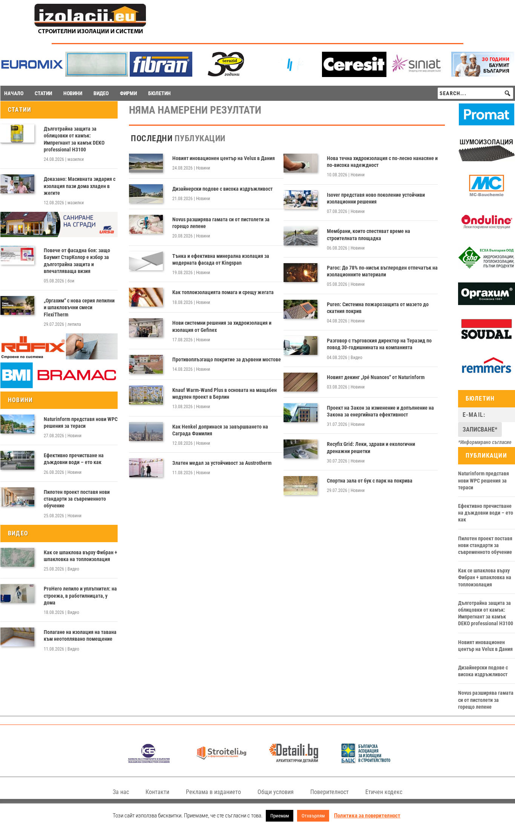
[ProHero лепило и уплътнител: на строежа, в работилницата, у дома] (17, 593)
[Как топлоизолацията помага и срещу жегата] (146, 297)
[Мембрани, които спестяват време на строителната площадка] (300, 236)
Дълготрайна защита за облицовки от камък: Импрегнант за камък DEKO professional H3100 (74, 139)
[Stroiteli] (221, 761)
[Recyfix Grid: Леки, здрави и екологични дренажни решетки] (300, 448)
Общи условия (276, 792)
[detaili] (294, 761)
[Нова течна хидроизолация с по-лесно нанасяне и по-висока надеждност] (300, 163)
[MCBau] (486, 195)
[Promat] (486, 123)
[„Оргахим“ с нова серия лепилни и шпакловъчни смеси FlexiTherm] (17, 305)
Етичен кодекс (383, 792)
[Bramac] (59, 386)
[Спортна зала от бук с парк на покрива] (300, 485)
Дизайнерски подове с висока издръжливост (222, 189)
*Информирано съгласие (485, 442)
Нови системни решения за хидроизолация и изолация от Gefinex (221, 326)
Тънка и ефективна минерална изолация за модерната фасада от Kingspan (220, 259)
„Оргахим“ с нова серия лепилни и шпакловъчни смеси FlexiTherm (79, 307)
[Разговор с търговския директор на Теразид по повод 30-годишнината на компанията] (300, 345)
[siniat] (418, 74)
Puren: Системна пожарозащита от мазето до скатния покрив (378, 307)
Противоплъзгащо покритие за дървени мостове (226, 359)
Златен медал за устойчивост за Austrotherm (221, 463)
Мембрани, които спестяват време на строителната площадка (368, 234)
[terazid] (225, 74)
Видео (73, 569)
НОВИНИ (72, 93)
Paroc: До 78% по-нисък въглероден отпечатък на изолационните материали (382, 271)
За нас (121, 792)
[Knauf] (289, 74)
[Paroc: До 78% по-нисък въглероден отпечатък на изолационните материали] (300, 272)
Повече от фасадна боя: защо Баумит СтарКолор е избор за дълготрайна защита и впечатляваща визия (77, 260)
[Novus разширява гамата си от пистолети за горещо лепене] (146, 224)
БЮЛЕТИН (159, 93)
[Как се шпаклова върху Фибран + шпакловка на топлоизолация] (17, 557)
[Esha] (486, 267)
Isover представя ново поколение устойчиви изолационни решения (376, 198)
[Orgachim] (486, 303)
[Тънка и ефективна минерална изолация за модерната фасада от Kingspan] (146, 260)
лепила (74, 324)
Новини (74, 435)
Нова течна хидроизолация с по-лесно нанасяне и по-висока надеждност (382, 161)
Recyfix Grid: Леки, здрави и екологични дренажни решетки (371, 447)
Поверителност (329, 792)
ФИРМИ (128, 93)
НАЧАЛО (13, 93)
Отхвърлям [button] (313, 816)
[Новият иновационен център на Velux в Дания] (146, 163)
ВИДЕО (101, 93)
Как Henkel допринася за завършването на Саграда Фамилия (220, 430)
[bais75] (366, 761)
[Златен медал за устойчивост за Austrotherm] (146, 467)
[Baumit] (482, 74)
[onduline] (486, 231)
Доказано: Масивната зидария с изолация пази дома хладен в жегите (79, 186)
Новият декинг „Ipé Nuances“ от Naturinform (376, 377)
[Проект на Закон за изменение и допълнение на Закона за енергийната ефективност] (300, 412)
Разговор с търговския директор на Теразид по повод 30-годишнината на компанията (379, 344)
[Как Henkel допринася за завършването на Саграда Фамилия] (146, 431)
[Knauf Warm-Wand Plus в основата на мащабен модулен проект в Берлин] (146, 394)
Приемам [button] (279, 816)
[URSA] (59, 235)
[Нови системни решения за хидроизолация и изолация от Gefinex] (146, 327)
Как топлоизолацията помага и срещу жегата (223, 292)
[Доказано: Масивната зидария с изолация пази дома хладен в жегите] (17, 183)
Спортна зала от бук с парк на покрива (369, 481)
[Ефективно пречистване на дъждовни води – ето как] (17, 460)
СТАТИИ (43, 93)
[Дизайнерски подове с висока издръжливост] (146, 193)
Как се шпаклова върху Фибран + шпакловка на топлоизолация (80, 555)
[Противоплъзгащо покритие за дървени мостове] (146, 364)
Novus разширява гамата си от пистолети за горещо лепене (221, 222)
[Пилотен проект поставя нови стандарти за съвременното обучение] (17, 496)
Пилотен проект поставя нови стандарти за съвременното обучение (77, 499)
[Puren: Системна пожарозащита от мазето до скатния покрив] (300, 309)
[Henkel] (354, 75)
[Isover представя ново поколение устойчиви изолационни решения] (300, 199)
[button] (507, 93)
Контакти (157, 792)
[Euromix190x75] (32, 75)
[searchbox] (475, 93)
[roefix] (59, 358)
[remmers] (486, 375)
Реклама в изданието (213, 792)
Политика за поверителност (367, 815)
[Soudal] (486, 339)
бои (70, 281)
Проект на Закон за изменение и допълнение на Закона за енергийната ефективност (380, 411)
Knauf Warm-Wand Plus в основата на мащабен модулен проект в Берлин (224, 393)
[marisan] (96, 74)
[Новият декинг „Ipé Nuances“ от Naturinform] (300, 382)
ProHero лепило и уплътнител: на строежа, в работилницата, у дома (80, 595)
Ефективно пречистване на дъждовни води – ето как (74, 458)
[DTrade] (486, 159)
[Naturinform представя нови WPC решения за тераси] (17, 424)
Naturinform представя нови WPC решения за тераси (81, 422)
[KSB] (149, 761)
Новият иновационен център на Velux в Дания (223, 158)
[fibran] (161, 74)
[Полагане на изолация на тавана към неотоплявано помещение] (17, 637)
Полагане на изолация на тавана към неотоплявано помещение (80, 635)
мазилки (75, 159)
